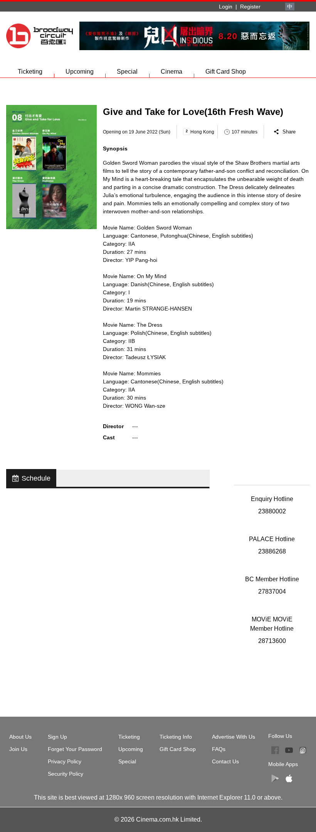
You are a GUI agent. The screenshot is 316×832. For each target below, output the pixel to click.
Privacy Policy (64, 761)
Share (289, 132)
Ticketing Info (176, 737)
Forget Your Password (75, 749)
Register (250, 6)
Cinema (171, 71)
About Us (20, 737)
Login (225, 6)
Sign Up (57, 737)
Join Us (18, 749)
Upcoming (80, 71)
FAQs (218, 749)
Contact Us (225, 761)
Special (127, 71)
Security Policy (65, 774)
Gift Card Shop (225, 71)
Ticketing (30, 71)
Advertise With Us (233, 737)
